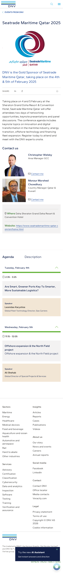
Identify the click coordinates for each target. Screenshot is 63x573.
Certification (9, 473)
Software (7, 494)
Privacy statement (42, 511)
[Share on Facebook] (22, 91)
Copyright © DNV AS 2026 (44, 522)
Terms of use (40, 516)
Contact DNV (40, 486)
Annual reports (41, 455)
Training (6, 503)
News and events (42, 446)
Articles (37, 412)
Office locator (40, 490)
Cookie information (43, 527)
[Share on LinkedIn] (15, 91)
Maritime (7, 412)
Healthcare (8, 420)
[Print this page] (57, 91)
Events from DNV (14, 12)
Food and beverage (12, 429)
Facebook (38, 468)
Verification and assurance (10, 509)
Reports (37, 416)
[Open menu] (59, 4)
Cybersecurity (9, 482)
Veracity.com (40, 498)
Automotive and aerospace (10, 442)
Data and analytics (12, 486)
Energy (6, 416)
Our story (38, 442)
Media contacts (41, 494)
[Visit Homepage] (8, 4)
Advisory (7, 469)
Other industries (11, 456)
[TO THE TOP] (9, 537)
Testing (6, 498)
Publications (39, 424)
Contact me (37, 173)
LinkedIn (37, 472)
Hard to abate (9, 452)
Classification (9, 478)
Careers (37, 450)
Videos (36, 429)
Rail (4, 448)
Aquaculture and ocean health (14, 435)
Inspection (7, 490)
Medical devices (11, 424)
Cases (36, 420)
